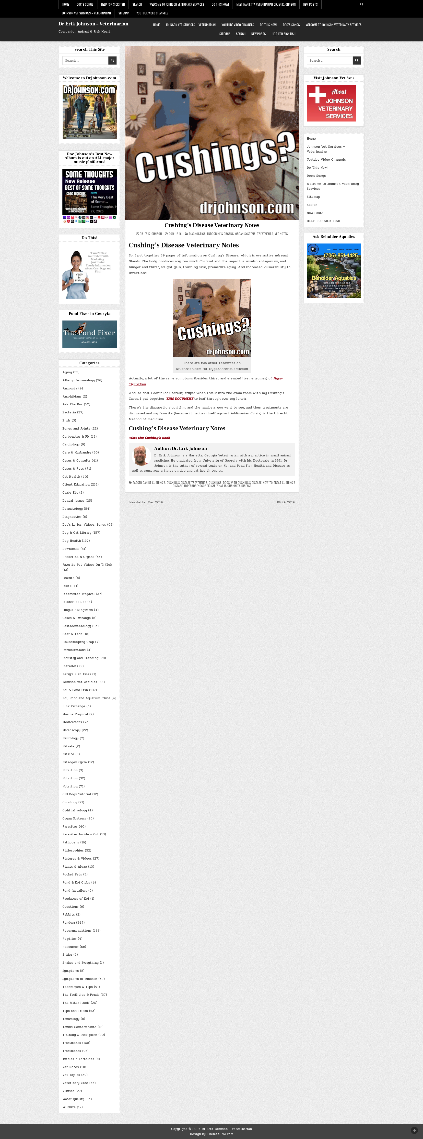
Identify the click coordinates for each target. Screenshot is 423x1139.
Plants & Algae (74, 866)
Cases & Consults (76, 460)
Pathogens (70, 842)
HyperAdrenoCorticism (199, 486)
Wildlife (69, 1107)
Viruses (68, 1091)
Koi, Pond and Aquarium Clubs (86, 698)
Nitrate (68, 746)
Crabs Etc (70, 492)
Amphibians (72, 396)
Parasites (70, 826)
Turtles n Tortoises (78, 1059)
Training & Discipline (79, 1034)
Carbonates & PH (76, 436)
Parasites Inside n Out (80, 834)
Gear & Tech (72, 634)
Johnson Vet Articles (79, 682)
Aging (67, 372)
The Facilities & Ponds (80, 994)
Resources (70, 946)
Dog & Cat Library (76, 532)
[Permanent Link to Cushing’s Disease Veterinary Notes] (212, 133)
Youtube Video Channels (152, 13)
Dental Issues (73, 500)
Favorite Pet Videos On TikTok (87, 564)
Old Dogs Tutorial (76, 794)
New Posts (310, 4)
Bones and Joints (76, 428)
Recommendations (77, 930)
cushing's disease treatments (187, 482)
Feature (68, 577)
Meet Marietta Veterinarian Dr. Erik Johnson (266, 4)
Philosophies (73, 850)
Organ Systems (245, 234)
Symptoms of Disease (79, 978)
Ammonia (69, 388)
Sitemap (123, 13)
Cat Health (71, 476)
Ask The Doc (72, 404)
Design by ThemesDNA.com (211, 1134)
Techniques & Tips (77, 986)
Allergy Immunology (78, 380)
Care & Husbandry (76, 452)
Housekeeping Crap (78, 642)
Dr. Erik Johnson (151, 233)
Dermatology (72, 508)
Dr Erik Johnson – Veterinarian (94, 24)
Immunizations (74, 650)
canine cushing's (154, 482)
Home (65, 4)
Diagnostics (197, 234)
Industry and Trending (80, 658)
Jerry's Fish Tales (76, 674)
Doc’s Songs (85, 4)
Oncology (69, 802)
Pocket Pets (72, 874)
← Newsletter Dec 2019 (144, 502)
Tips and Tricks (75, 1010)
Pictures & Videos (77, 858)
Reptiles (69, 938)
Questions (70, 906)
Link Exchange (73, 706)
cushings (215, 482)
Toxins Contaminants (79, 1027)
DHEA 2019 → (288, 502)
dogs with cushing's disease (242, 482)
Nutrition (70, 770)
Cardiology (71, 444)
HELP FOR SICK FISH (113, 4)
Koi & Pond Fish (75, 690)
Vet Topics (71, 1075)
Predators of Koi (75, 898)
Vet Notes (281, 234)
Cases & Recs (73, 468)
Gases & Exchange (76, 618)
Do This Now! (220, 4)
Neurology (70, 738)
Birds (66, 420)
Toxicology (71, 1019)
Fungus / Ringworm (77, 610)
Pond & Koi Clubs (76, 882)
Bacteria (69, 412)
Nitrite (68, 754)
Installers (70, 666)
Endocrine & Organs (220, 234)
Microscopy (71, 730)
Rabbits (68, 914)
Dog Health (71, 540)
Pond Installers (74, 890)
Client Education (76, 484)
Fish (65, 586)
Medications (72, 722)
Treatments (265, 234)
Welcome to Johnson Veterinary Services (177, 4)
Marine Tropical (75, 714)
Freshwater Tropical (78, 594)
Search (137, 4)
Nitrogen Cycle (74, 762)
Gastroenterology (76, 626)
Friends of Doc (74, 601)
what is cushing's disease (233, 486)
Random (68, 922)
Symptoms (70, 970)
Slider (67, 954)
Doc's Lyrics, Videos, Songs (84, 524)
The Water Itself (76, 1002)
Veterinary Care (75, 1083)
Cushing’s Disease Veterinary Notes (211, 225)
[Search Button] (361, 4)
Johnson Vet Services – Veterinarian (86, 13)
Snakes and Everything (80, 962)
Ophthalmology (74, 810)
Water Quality (73, 1099)
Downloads (70, 548)
